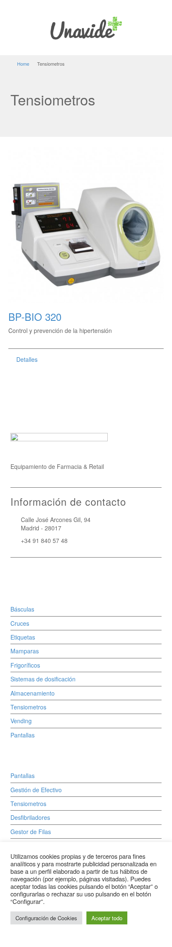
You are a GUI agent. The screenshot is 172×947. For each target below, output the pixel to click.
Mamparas (24, 651)
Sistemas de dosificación (43, 679)
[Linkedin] (39, 573)
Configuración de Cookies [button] (46, 918)
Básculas (22, 609)
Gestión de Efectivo (36, 790)
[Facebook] (27, 573)
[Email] (15, 573)
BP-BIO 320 (34, 316)
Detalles (27, 359)
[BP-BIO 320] (86, 225)
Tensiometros (28, 707)
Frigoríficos (25, 665)
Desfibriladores (30, 817)
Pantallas (22, 735)
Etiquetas (22, 637)
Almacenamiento (32, 693)
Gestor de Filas (30, 831)
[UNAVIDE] (86, 27)
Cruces (19, 623)
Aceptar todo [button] (106, 918)
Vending (21, 721)
